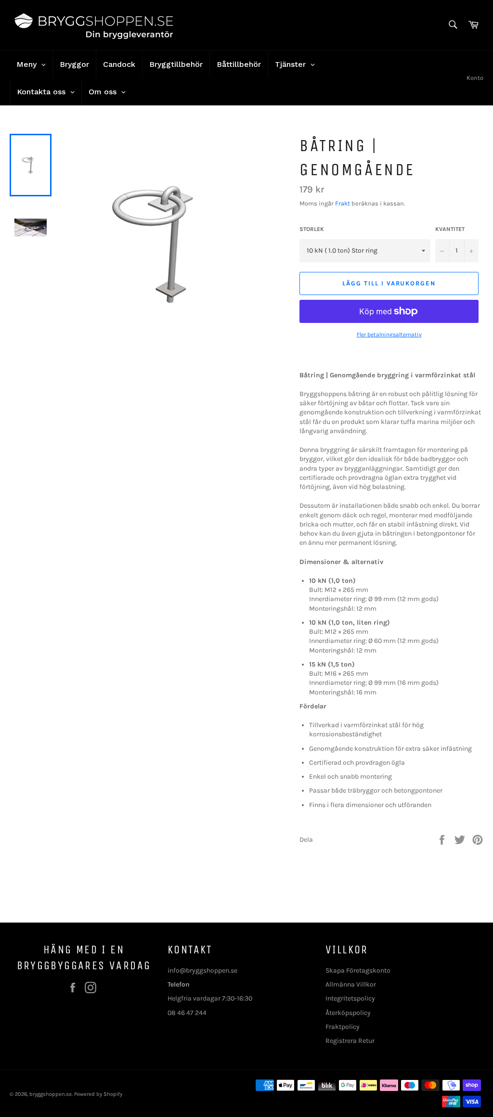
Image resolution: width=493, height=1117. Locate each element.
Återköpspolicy (348, 1013)
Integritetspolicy (350, 998)
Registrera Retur (350, 1041)
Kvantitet (450, 229)
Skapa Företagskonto (357, 970)
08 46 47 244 (187, 1013)
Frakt (342, 203)
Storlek (311, 229)
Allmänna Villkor (350, 984)
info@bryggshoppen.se (202, 970)
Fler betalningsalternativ (389, 334)
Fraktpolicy (342, 1027)
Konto (475, 77)
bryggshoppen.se (50, 1094)
